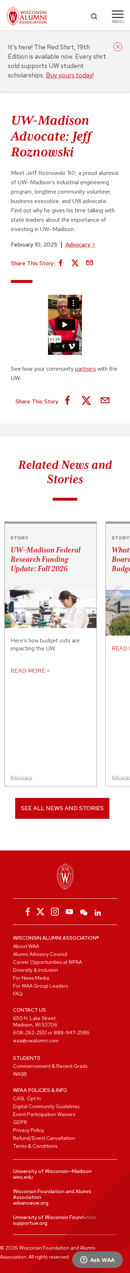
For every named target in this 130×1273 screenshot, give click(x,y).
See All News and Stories (62, 808)
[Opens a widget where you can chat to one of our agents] (97, 1260)
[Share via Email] (89, 263)
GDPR (20, 1122)
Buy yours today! (70, 75)
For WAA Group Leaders (40, 986)
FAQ (18, 993)
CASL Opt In (27, 1098)
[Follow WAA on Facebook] (26, 911)
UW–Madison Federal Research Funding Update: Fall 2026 (45, 559)
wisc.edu (23, 1177)
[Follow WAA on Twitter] (40, 911)
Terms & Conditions (35, 1146)
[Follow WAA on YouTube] (69, 911)
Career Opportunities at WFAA (47, 962)
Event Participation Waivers (44, 1114)
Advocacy (80, 244)
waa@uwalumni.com (35, 1040)
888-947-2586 (72, 1032)
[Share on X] (75, 263)
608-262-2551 (30, 1032)
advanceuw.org (30, 1203)
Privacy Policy (28, 1130)
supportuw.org (30, 1223)
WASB (20, 1074)
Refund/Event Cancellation (44, 1138)
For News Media (31, 978)
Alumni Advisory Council (40, 954)
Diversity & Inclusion (35, 970)
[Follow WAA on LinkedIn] (98, 911)
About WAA (26, 946)
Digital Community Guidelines (46, 1106)
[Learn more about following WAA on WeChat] (83, 911)
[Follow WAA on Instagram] (55, 911)
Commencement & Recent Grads (50, 1066)
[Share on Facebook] (60, 263)
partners (85, 369)
